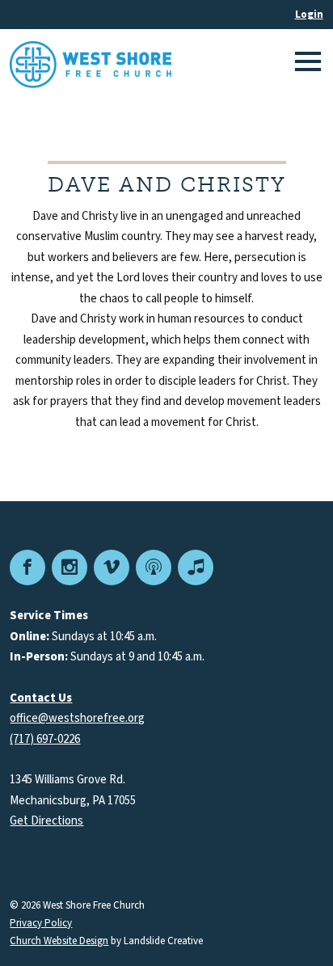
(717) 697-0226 (45, 739)
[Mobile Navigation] (305, 64)
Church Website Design (59, 941)
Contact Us (41, 698)
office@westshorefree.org (77, 718)
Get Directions (46, 820)
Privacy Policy (41, 923)
